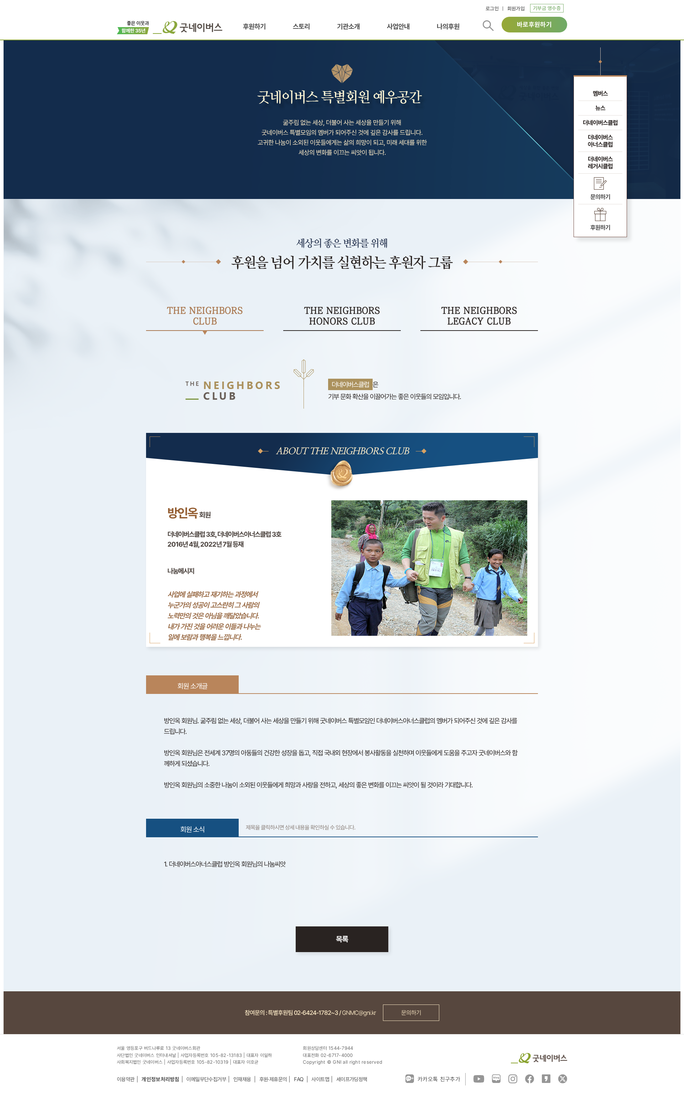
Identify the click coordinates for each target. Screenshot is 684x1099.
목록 (342, 939)
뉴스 (600, 108)
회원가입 (516, 8)
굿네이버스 (539, 1058)
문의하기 (411, 1012)
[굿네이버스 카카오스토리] (546, 1078)
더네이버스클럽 (600, 122)
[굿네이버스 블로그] (496, 1078)
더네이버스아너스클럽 (600, 141)
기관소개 (348, 26)
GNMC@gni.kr (359, 1012)
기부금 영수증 (547, 8)
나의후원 (448, 26)
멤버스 (600, 93)
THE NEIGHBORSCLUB (205, 316)
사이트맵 (320, 1079)
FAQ (299, 1079)
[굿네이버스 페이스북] (529, 1078)
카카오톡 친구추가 (439, 1079)
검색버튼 (488, 25)
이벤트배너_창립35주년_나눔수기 (133, 27)
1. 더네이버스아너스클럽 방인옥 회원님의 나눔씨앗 (224, 864)
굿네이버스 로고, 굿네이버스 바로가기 (187, 27)
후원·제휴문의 (273, 1079)
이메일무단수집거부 (206, 1079)
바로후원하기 (534, 24)
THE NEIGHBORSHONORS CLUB (342, 316)
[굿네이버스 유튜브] (478, 1078)
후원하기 (254, 26)
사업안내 (398, 26)
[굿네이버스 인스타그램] (512, 1078)
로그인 (492, 8)
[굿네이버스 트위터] (562, 1078)
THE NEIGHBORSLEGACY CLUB (479, 316)
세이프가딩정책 (351, 1079)
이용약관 (126, 1079)
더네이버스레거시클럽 (600, 162)
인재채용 (242, 1079)
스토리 (301, 26)
